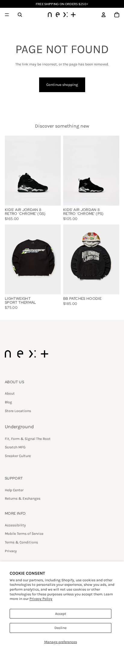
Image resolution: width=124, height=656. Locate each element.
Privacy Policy (40, 599)
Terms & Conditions (21, 542)
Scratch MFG (15, 447)
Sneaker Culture (18, 456)
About (10, 393)
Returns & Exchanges (22, 498)
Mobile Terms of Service (24, 533)
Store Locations (18, 411)
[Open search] (19, 14)
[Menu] (7, 15)
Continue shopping (62, 85)
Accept (60, 614)
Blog (8, 402)
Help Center (14, 490)
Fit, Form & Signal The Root (28, 439)
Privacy (11, 551)
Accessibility (15, 525)
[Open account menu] (103, 14)
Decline (60, 628)
